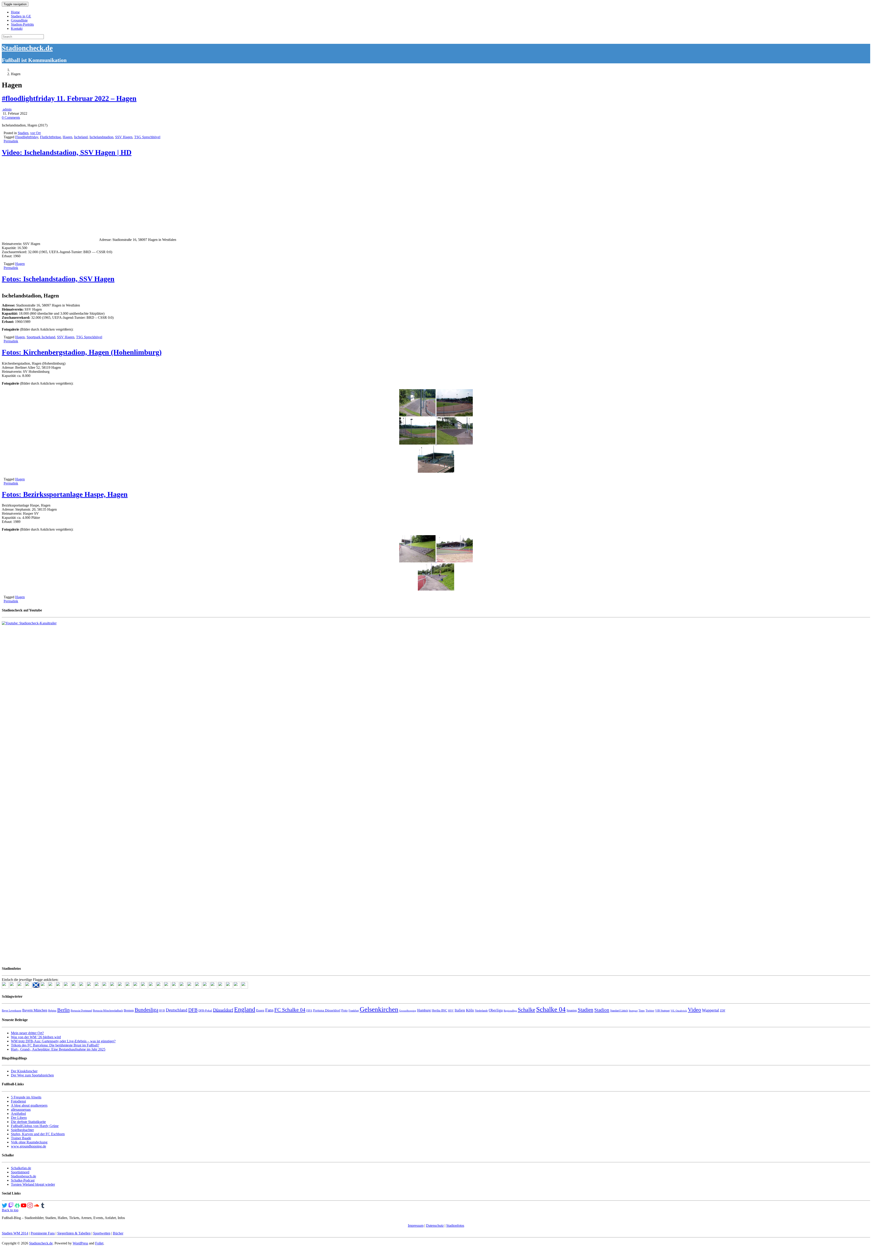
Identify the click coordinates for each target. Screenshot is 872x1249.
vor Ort (35, 133)
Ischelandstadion (101, 137)
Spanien (572, 1010)
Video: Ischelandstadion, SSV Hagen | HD (66, 152)
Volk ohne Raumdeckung (29, 1142)
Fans (269, 1010)
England (244, 1009)
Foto (344, 1010)
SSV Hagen (123, 137)
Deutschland (176, 1010)
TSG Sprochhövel (147, 137)
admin (7, 109)
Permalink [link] (11, 141)
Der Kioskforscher (24, 1071)
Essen (260, 1010)
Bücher (118, 1233)
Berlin (63, 1010)
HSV (451, 1010)
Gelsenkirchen (379, 1009)
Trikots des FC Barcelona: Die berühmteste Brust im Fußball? (55, 1045)
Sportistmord (20, 1172)
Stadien (23, 133)
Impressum (416, 1225)
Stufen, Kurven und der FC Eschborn (38, 1134)
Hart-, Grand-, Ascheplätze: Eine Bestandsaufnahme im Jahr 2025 (58, 1049)
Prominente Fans (43, 1233)
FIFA (309, 1010)
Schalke (526, 1010)
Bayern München (34, 1010)
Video (694, 1010)
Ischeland (81, 137)
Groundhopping (407, 1010)
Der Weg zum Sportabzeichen (32, 1075)
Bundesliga (146, 1010)
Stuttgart (633, 1010)
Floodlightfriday (26, 137)
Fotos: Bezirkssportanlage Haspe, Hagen (65, 494)
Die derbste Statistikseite (28, 1122)
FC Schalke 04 (289, 1010)
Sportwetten (101, 1233)
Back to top (10, 1210)
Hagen (67, 137)
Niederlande (481, 1010)
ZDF (722, 1010)
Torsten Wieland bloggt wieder (33, 1184)
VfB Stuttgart (662, 1010)
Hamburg (424, 1010)
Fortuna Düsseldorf (326, 1010)
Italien (460, 1010)
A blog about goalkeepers (29, 1105)
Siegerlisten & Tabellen (74, 1233)
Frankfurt (354, 1010)
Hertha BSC (439, 1010)
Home (15, 12)
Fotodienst (18, 1101)
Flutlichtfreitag (50, 137)
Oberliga (496, 1010)
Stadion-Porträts (22, 24)
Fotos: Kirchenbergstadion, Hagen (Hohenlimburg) (82, 352)
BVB (162, 1010)
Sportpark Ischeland (41, 337)
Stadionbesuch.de (23, 1176)
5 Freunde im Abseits (26, 1097)
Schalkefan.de (21, 1168)
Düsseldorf (223, 1009)
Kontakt (16, 28)
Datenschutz (435, 1225)
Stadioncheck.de (27, 48)
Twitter (650, 1010)
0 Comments (11, 117)
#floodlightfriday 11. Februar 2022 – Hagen (69, 98)
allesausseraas (21, 1109)
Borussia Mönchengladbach (108, 1010)
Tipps (642, 1010)
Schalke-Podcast (23, 1180)
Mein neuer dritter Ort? (27, 1033)
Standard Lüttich (619, 1010)
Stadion (601, 1009)
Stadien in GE (21, 16)
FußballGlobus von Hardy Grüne (35, 1126)
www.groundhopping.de (28, 1146)
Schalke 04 (551, 1009)
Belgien (52, 1010)
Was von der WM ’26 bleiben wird (36, 1037)
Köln (470, 1010)
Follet (99, 1243)
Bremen (129, 1010)
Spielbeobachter (22, 1130)
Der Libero (19, 1118)
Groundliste (19, 20)
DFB (193, 1009)
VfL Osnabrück (679, 1010)
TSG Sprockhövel (89, 337)
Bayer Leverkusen (11, 1010)
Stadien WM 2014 (15, 1233)
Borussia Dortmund (81, 1010)
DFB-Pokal (205, 1010)
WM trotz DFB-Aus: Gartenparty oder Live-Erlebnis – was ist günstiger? (63, 1041)
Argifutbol (18, 1113)
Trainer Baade (21, 1138)
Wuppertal (710, 1010)
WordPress (80, 1243)
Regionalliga (510, 1010)
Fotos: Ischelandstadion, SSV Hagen (58, 279)
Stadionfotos (455, 1225)
